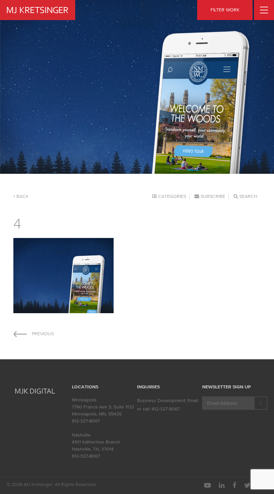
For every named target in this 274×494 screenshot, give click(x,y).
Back (21, 196)
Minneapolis (84, 399)
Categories (171, 196)
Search (247, 196)
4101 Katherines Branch (96, 442)
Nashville (81, 435)
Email (192, 400)
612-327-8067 (86, 420)
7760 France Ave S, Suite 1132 (103, 406)
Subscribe (212, 196)
